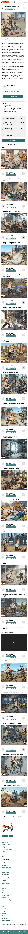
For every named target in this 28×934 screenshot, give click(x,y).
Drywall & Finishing (6, 900)
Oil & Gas (4, 851)
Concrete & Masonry (6, 883)
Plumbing (4, 892)
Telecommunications (7, 849)
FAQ (3, 915)
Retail (3, 856)
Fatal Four (4, 862)
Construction (5, 842)
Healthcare (4, 854)
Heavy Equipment (6, 872)
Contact (4, 908)
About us (4, 906)
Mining (3, 847)
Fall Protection (5, 874)
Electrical (4, 888)
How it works (5, 913)
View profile (9, 87)
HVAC (3, 890)
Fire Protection (5, 895)
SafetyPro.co (4, 926)
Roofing (4, 885)
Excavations (4, 870)
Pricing (3, 911)
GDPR (2, 928)
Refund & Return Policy (7, 920)
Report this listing (13, 144)
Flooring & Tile (5, 897)
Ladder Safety (5, 865)
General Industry (6, 844)
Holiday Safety (5, 877)
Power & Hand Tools (6, 867)
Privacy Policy (5, 918)
